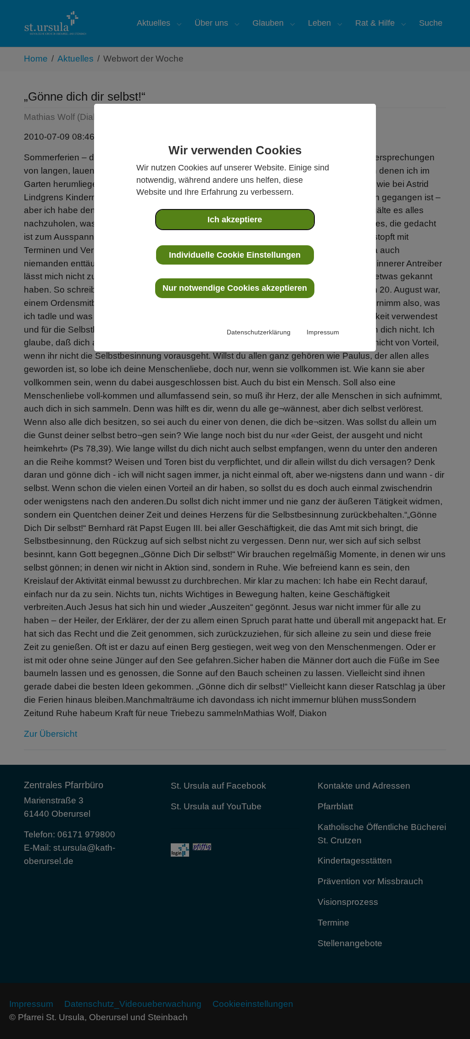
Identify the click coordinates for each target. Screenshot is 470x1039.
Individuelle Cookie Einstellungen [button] (235, 255)
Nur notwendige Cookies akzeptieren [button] (234, 288)
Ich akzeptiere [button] (234, 219)
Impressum (323, 332)
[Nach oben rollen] (447, 1016)
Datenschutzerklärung (259, 332)
